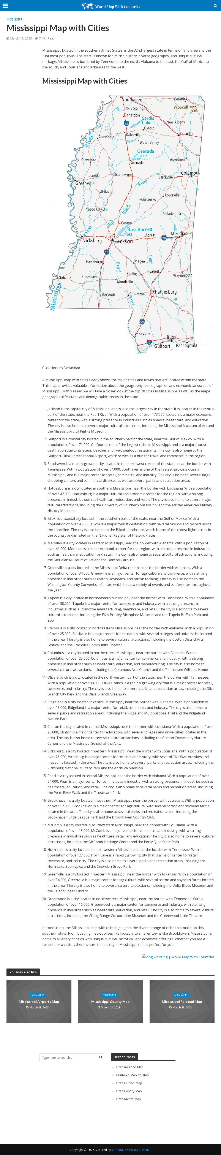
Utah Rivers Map (128, 1099)
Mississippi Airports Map (39, 1001)
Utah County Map (129, 1091)
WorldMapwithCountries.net (131, 1150)
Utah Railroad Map (130, 1067)
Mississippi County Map (110, 1001)
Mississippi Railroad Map (182, 1001)
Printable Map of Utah (132, 1075)
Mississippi (15, 19)
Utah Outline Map (129, 1083)
